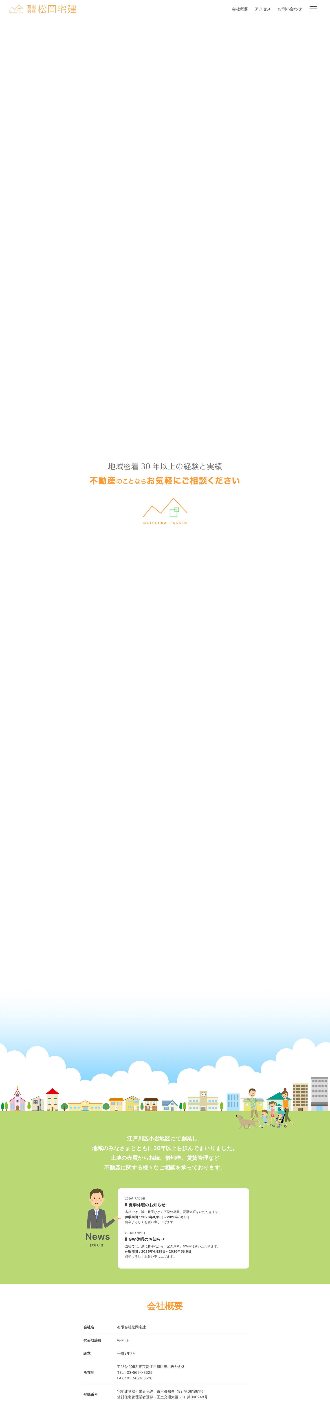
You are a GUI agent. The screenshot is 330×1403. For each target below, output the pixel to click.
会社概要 (240, 9)
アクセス (263, 9)
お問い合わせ (290, 9)
